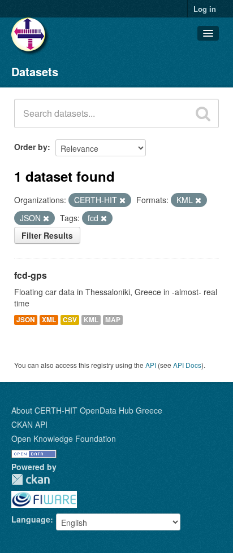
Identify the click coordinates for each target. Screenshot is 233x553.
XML (49, 319)
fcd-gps (30, 275)
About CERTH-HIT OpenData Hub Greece (86, 410)
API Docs (187, 365)
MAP (112, 319)
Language (30, 519)
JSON (25, 319)
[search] (203, 113)
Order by (31, 146)
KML (91, 319)
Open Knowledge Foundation (63, 438)
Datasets (34, 71)
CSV (70, 319)
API (150, 365)
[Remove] (122, 200)
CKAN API (29, 424)
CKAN (30, 479)
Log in (204, 8)
